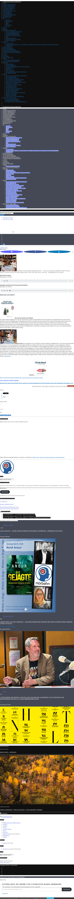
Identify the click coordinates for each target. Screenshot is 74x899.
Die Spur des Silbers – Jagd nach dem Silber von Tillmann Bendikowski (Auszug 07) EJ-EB (27, 518)
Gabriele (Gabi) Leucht (14, 84)
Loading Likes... (4, 248)
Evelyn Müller (11, 86)
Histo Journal (11, 40)
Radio (4, 843)
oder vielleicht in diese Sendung (9, 380)
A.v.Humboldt (8, 13)
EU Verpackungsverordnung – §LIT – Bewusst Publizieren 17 (19, 516)
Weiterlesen (5, 893)
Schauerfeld (7, 47)
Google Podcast (7, 829)
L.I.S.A (5, 53)
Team (4, 74)
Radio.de (5, 834)
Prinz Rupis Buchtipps (13, 39)
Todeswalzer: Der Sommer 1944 (16, 101)
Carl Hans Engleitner (13, 81)
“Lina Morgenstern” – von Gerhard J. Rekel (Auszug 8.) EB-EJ (19, 514)
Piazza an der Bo (9, 7)
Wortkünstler (11, 73)
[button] (11, 251)
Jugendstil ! (7, 12)
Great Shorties (8, 57)
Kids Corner (10, 70)
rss (9, 511)
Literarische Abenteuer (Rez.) (16, 71)
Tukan (5, 55)
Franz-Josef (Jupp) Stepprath (15, 92)
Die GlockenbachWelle (11, 61)
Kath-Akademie (8, 48)
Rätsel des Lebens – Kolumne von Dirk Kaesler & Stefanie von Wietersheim (32, 44)
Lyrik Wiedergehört (13, 60)
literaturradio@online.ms (7, 504)
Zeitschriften (10, 65)
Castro (5, 827)
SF (3, 18)
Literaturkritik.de (12, 33)
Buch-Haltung (11, 38)
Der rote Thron (4, 534)
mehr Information (5, 862)
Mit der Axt (6, 849)
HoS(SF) (8, 20)
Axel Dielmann (11, 77)
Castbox (5, 826)
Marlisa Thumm (11, 93)
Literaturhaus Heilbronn (12, 52)
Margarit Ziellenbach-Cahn (16, 82)
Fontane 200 (10, 68)
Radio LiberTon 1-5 (9, 5)
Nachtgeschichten (9, 14)
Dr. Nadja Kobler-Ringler (15, 79)
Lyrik (5, 58)
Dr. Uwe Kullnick (12, 83)
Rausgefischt (7, 16)
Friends (8, 69)
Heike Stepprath (11, 91)
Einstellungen (50, 898)
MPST (7, 22)
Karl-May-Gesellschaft (11, 51)
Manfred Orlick (11, 87)
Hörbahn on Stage (8, 217)
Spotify (5, 837)
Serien (5, 42)
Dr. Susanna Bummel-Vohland (16, 75)
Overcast (5, 832)
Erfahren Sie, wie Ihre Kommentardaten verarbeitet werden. (48, 457)
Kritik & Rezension (9, 30)
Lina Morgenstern (12, 99)
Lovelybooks (7, 356)
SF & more (9, 21)
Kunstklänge (7, 9)
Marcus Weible (11, 95)
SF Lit (8, 26)
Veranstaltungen (9, 4)
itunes (4, 831)
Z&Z (7, 36)
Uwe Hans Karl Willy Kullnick (7, 626)
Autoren (6, 56)
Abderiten (9, 45)
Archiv (5, 62)
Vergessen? (10, 64)
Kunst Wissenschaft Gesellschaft (18, 66)
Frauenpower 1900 (9, 10)
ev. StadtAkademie (9, 49)
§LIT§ (4, 27)
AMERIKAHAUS (16, 823)
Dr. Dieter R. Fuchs (12, 78)
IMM (7, 23)
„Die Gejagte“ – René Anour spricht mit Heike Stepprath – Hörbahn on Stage (31, 531)
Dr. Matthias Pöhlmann (14, 88)
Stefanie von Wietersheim (15, 96)
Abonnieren (5, 492)
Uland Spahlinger (12, 90)
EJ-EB (4, 692)
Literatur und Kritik (13, 35)
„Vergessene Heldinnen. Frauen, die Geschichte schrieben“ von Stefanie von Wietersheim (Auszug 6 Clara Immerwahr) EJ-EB (32, 698)
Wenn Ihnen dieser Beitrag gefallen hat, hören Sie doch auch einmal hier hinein (21, 377)
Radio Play (7, 17)
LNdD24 (5, 29)
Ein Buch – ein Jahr (9, 97)
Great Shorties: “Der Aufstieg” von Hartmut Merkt (21, 810)
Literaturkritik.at (12, 34)
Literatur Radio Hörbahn (12, 1)
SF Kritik (9, 25)
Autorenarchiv (5, 415)
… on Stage (10, 43)
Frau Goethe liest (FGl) (14, 31)
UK (13, 231)
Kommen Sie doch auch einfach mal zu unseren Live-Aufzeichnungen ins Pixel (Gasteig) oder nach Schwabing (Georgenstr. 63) (36, 383)
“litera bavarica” (9, 8)
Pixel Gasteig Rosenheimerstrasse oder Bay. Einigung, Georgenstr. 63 (9, 507)
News (4, 3)
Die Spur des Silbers (13, 100)
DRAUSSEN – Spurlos (8, 752)
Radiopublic (6, 835)
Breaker (5, 824)
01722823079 (3, 501)
